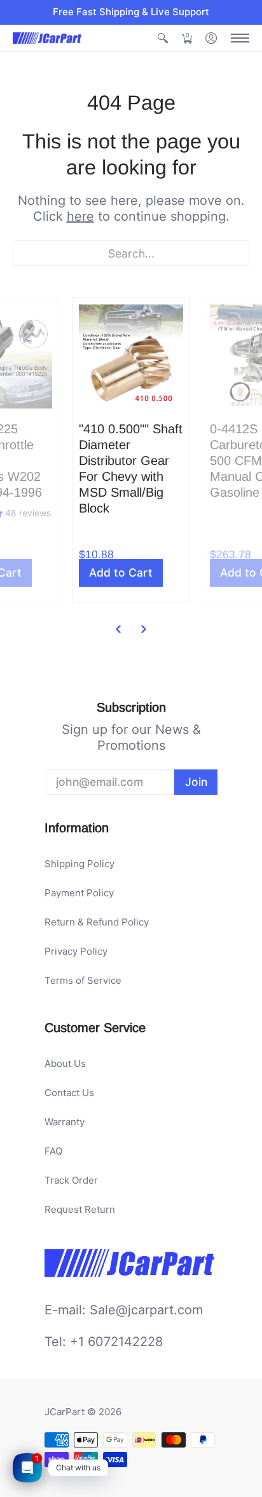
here (80, 216)
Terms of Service (83, 980)
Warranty (65, 1122)
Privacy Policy (76, 951)
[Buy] (131, 356)
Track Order (71, 1180)
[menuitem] (163, 38)
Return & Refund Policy (97, 922)
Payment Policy (79, 893)
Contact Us (69, 1093)
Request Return (80, 1209)
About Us (65, 1063)
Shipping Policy (79, 864)
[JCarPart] (48, 38)
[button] (163, 38)
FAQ (53, 1151)
